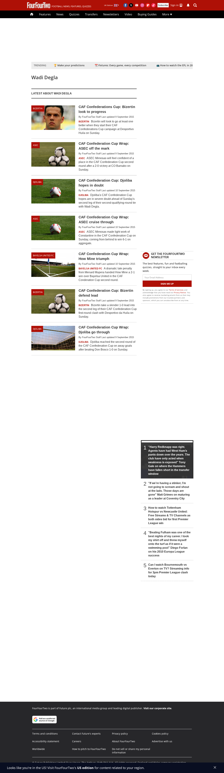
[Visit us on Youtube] (137, 5)
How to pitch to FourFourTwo (89, 749)
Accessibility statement (45, 741)
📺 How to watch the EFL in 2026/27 (177, 65)
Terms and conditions (45, 733)
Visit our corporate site (157, 708)
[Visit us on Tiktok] (153, 5)
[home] (31, 14)
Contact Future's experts (86, 733)
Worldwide (38, 749)
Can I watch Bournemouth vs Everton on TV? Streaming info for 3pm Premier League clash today (168, 570)
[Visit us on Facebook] (125, 5)
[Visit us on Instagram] (142, 5)
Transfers (91, 14)
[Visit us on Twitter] (131, 5)
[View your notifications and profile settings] (188, 5)
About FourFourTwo (123, 741)
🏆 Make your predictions (69, 65)
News (60, 14)
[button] (195, 5)
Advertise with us (162, 741)
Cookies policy (160, 733)
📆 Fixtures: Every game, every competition (120, 65)
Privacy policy (120, 733)
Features (45, 14)
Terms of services (176, 290)
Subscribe (163, 5)
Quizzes (74, 14)
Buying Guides (147, 14)
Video (128, 14)
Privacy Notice (180, 292)
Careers (76, 741)
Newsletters (111, 14)
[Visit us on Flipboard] (148, 5)
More (166, 14)
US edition (85, 768)
